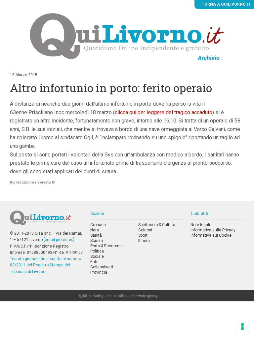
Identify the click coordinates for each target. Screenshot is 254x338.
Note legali (200, 224)
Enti (93, 261)
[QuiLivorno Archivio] (127, 36)
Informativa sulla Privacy (212, 230)
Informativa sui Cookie (211, 235)
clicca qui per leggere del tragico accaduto (163, 112)
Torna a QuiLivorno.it (226, 4)
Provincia (98, 272)
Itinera (144, 240)
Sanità (96, 235)
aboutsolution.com (120, 295)
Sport (143, 235)
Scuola (96, 240)
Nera (94, 230)
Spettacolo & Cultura (156, 224)
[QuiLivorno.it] (46, 220)
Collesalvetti (101, 267)
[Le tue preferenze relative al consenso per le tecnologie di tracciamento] (242, 326)
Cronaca (98, 224)
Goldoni (145, 230)
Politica (97, 251)
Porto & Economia (106, 246)
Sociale (97, 256)
